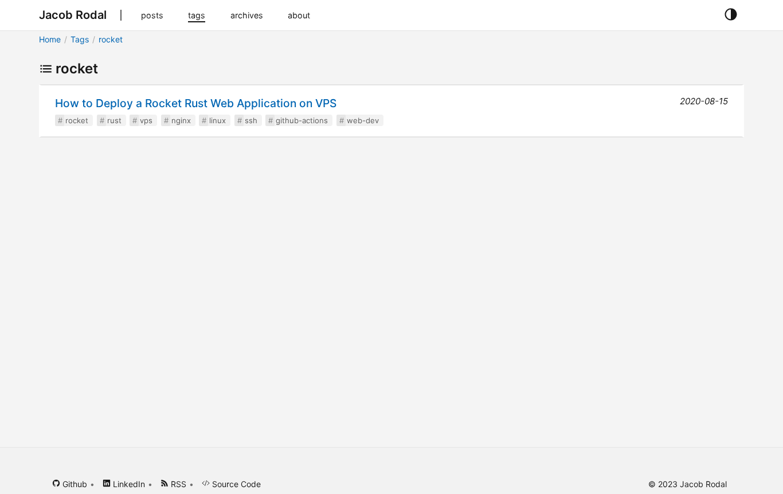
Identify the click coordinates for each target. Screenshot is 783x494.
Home (50, 39)
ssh (251, 120)
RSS (177, 484)
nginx (181, 120)
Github (73, 484)
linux (217, 120)
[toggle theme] (730, 15)
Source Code (235, 484)
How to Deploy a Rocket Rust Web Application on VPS (195, 103)
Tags (80, 39)
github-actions (302, 120)
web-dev (363, 120)
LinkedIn (128, 484)
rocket (111, 39)
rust (114, 120)
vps (146, 120)
